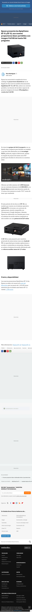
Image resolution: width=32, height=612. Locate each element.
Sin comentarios (7, 63)
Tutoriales (4, 522)
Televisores (9, 348)
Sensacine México (20, 597)
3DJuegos (18, 555)
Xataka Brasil (5, 597)
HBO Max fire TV (15, 481)
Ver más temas (6, 536)
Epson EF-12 (17, 345)
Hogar (3, 520)
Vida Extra (18, 557)
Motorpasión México (21, 601)
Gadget (25, 24)
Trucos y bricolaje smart (22, 522)
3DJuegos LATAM (20, 595)
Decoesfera (4, 586)
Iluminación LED (20, 525)
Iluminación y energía (21, 520)
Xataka (3, 555)
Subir (26, 547)
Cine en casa (5, 531)
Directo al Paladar (6, 574)
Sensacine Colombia (21, 599)
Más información (18, 610)
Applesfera (4, 559)
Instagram (16, 503)
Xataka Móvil (5, 557)
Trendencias (4, 584)
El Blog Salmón (19, 584)
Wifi (17, 531)
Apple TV (19, 24)
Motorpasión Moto (20, 576)
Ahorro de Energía (6, 525)
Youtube (13, 503)
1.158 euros (9, 289)
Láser (25, 348)
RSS (19, 503)
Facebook (14, 63)
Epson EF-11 (26, 345)
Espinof (18, 567)
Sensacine (18, 565)
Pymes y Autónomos (21, 586)
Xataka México (5, 595)
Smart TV (4, 528)
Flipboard (19, 63)
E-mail (22, 63)
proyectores (18, 348)
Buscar (30, 541)
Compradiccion (5, 588)
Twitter (16, 63)
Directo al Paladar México (8, 601)
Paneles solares (11, 24)
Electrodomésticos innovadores (21, 516)
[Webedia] (5, 548)
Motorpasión (19, 574)
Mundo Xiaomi (5, 563)
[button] (11, 73)
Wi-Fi (4, 24)
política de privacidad (21, 496)
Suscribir (27, 493)
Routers (18, 528)
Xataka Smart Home (6, 561)
